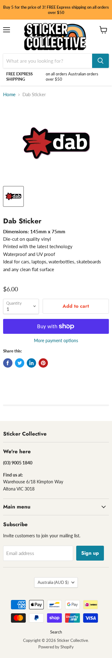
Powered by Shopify (56, 646)
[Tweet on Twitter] (19, 363)
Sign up (90, 553)
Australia (53, 582)
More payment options (56, 340)
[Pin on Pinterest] (43, 363)
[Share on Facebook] (7, 363)
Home (9, 94)
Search (56, 631)
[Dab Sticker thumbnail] (13, 196)
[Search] (100, 61)
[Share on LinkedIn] (31, 363)
